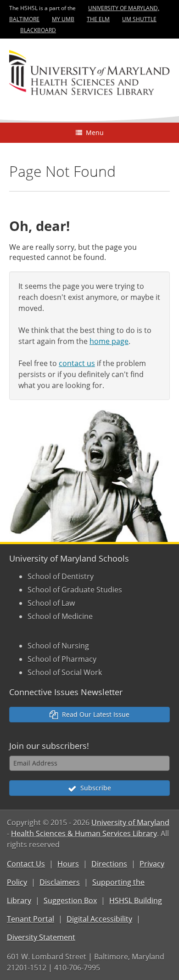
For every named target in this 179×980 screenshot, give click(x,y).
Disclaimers (59, 882)
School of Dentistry (61, 576)
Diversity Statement (41, 937)
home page (109, 341)
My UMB (63, 19)
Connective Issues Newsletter (66, 692)
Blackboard (38, 30)
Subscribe (94, 787)
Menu (93, 132)
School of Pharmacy (62, 659)
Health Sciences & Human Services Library (84, 833)
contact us (77, 363)
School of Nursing (58, 646)
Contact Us (26, 864)
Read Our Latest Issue (93, 714)
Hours (68, 864)
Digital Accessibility (99, 919)
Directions (109, 864)
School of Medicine (60, 616)
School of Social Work (65, 672)
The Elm (98, 19)
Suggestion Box (70, 901)
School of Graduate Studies (75, 590)
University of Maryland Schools (69, 558)
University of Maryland (130, 822)
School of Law (51, 603)
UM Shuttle (139, 19)
